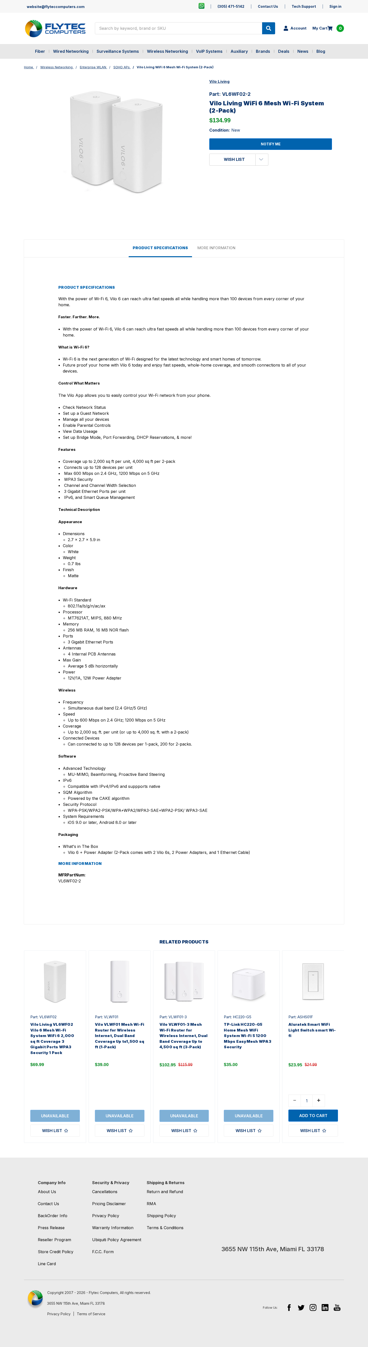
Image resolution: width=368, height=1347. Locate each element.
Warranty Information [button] (112, 1227)
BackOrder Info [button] (52, 1215)
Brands (263, 51)
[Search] (268, 28)
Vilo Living (219, 81)
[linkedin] (325, 1307)
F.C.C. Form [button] (103, 1251)
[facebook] (289, 1307)
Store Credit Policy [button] (55, 1251)
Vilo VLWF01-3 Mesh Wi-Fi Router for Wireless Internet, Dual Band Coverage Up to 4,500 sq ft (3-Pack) (183, 1035)
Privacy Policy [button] (105, 1215)
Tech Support (304, 6)
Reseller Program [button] (54, 1239)
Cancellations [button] (104, 1191)
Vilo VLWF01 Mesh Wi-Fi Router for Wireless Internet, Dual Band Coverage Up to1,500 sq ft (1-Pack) (119, 1035)
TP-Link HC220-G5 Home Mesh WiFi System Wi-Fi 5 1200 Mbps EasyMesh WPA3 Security (247, 1035)
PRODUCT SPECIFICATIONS (160, 247)
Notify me (271, 144)
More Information (216, 247)
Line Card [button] (47, 1263)
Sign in (335, 6)
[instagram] (313, 1307)
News (302, 51)
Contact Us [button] (48, 1203)
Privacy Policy (59, 1314)
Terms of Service (91, 1314)
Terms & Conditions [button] (165, 1227)
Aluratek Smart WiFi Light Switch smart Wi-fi (312, 1030)
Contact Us (268, 6)
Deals (283, 51)
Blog (320, 51)
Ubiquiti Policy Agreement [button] (116, 1239)
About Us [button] (47, 1191)
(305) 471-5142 (231, 6)
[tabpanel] (55, 1047)
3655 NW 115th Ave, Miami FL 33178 (76, 1303)
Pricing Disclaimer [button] (109, 1203)
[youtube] (337, 1307)
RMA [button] (151, 1203)
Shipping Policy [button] (161, 1215)
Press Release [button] (51, 1227)
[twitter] (301, 1307)
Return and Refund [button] (165, 1191)
